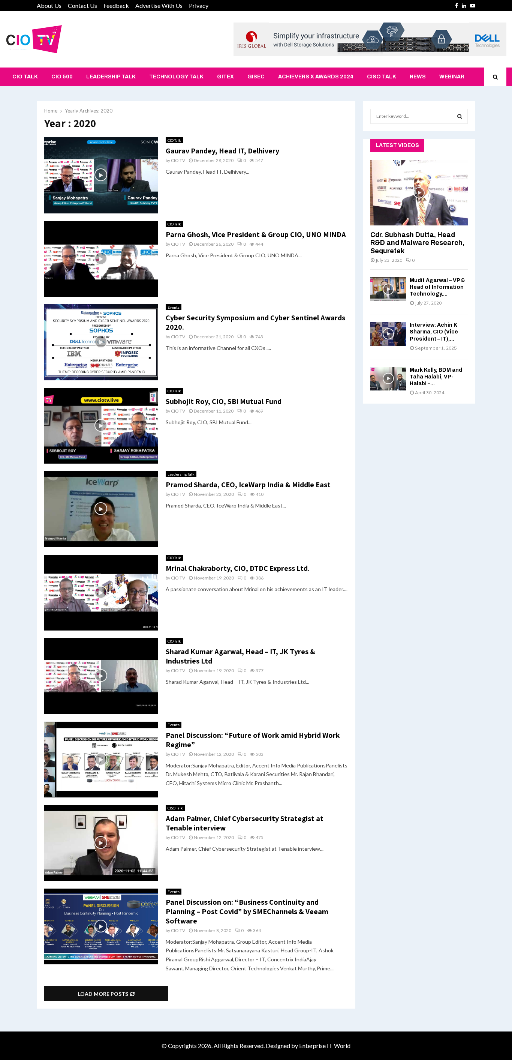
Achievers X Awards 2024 (315, 77)
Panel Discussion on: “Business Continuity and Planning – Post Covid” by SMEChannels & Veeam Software (247, 911)
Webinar (451, 77)
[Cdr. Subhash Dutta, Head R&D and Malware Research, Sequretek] (419, 192)
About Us (49, 5)
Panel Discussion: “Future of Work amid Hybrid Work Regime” (253, 739)
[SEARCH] (460, 116)
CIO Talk (25, 77)
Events (174, 307)
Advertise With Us (159, 5)
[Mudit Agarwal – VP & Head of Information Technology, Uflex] (388, 289)
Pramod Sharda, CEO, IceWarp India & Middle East (248, 484)
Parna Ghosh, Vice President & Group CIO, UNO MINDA (256, 234)
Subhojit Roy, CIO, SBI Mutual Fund (223, 401)
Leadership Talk (111, 77)
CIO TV (178, 160)
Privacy (198, 5)
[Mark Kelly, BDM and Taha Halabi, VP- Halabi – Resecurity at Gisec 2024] (388, 378)
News (418, 77)
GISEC (256, 77)
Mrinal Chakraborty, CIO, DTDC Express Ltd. (238, 568)
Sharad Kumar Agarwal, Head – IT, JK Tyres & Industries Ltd (240, 656)
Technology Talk (176, 77)
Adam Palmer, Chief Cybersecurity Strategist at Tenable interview (244, 823)
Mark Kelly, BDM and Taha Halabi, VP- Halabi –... (436, 376)
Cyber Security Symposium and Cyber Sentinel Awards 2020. (255, 322)
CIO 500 (62, 77)
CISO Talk (381, 77)
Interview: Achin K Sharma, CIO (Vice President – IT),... (434, 331)
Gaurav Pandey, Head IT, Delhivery (222, 151)
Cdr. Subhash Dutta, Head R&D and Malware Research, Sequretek (417, 243)
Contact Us (82, 5)
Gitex (225, 77)
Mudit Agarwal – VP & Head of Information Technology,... (437, 287)
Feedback (116, 5)
